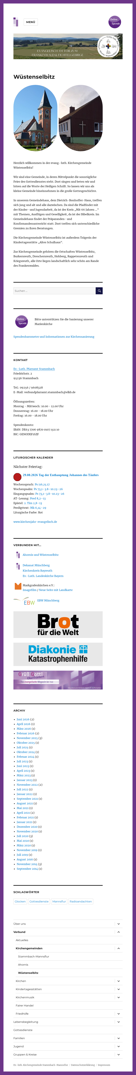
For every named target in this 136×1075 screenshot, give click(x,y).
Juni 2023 (23, 766)
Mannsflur (59, 901)
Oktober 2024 (26, 752)
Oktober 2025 (26, 742)
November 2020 (27, 831)
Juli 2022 (22, 789)
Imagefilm (29, 590)
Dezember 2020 (27, 826)
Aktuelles (22, 940)
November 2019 (27, 850)
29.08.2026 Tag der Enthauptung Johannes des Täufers (61, 475)
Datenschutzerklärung (83, 1065)
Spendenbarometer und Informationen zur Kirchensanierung (53, 336)
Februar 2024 (25, 756)
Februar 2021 (25, 817)
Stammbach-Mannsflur (33, 956)
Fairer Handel (25, 1005)
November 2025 (27, 738)
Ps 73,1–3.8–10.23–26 (48, 489)
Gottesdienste (39, 901)
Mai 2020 (23, 840)
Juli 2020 (22, 836)
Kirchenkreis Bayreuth (37, 570)
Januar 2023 (25, 780)
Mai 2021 (23, 808)
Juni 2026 (23, 719)
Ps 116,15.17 (42, 484)
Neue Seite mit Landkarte (56, 590)
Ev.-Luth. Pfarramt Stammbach (34, 369)
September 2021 (27, 798)
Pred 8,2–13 (38, 498)
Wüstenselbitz (28, 972)
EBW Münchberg (48, 600)
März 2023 (24, 775)
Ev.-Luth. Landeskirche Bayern (43, 576)
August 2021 (25, 803)
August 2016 (25, 859)
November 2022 (27, 784)
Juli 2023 (22, 761)
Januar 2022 (25, 794)
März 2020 (24, 845)
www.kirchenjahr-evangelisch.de (35, 521)
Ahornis (23, 964)
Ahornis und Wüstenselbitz (41, 554)
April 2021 (23, 812)
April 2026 (24, 724)
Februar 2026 (25, 733)
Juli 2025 (22, 747)
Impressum (104, 1065)
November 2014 (27, 864)
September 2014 (27, 868)
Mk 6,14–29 (38, 507)
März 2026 (24, 728)
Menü (30, 22)
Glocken (20, 901)
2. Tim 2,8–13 (33, 503)
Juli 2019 (22, 854)
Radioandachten (81, 901)
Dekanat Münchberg (36, 565)
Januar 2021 (24, 822)
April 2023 (23, 770)
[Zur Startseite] (68, 46)
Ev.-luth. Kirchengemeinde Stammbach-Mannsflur (40, 1065)
